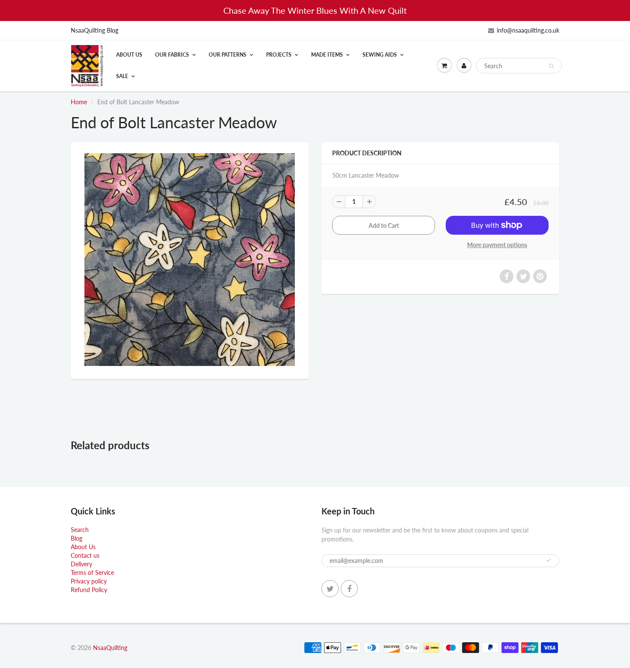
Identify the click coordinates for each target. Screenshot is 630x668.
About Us (129, 54)
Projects (278, 54)
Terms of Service (92, 572)
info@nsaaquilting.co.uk (528, 30)
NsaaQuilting (110, 647)
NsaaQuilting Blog (94, 30)
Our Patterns (227, 54)
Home (79, 102)
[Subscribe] (549, 560)
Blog (76, 538)
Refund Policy (89, 589)
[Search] (551, 66)
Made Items (327, 54)
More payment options (497, 244)
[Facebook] (349, 588)
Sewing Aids (380, 54)
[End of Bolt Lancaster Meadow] (190, 259)
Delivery (81, 564)
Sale (122, 76)
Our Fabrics (172, 54)
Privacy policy (89, 581)
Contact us (85, 555)
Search (80, 529)
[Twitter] (330, 588)
